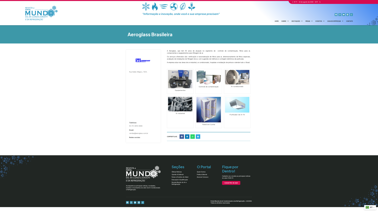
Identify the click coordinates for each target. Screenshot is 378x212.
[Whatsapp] (351, 14)
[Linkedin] (347, 14)
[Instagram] (339, 14)
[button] (182, 136)
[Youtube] (343, 14)
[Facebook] (336, 14)
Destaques (296, 21)
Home (277, 21)
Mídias (307, 21)
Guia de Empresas (334, 21)
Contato (349, 21)
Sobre (283, 21)
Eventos (318, 21)
